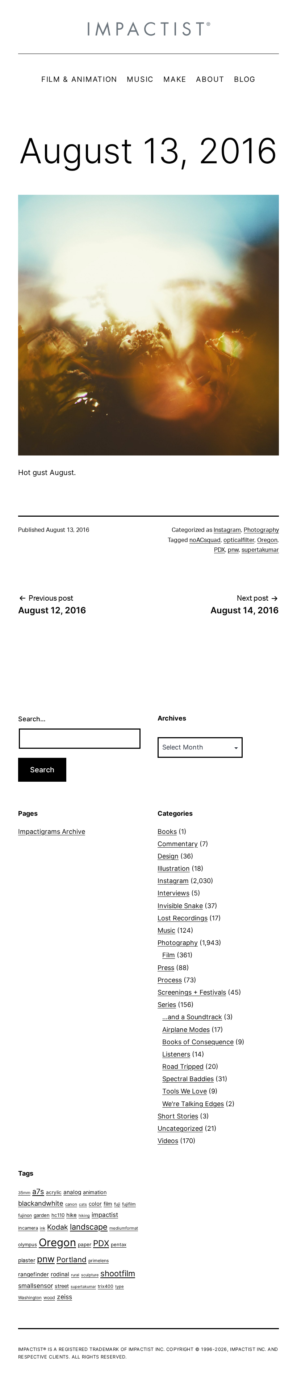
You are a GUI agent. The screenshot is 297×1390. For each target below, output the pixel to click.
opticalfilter (238, 540)
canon (71, 1204)
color (95, 1203)
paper (84, 1244)
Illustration (174, 868)
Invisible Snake (180, 906)
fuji (117, 1204)
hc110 (57, 1215)
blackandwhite (40, 1203)
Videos (168, 1141)
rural (75, 1275)
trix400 (105, 1286)
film (108, 1204)
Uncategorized (180, 1128)
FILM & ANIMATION (79, 79)
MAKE (175, 79)
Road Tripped (183, 1066)
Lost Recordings (183, 918)
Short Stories (178, 1116)
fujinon (25, 1215)
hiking (84, 1215)
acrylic (54, 1192)
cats (83, 1204)
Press (166, 967)
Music (166, 930)
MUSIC (140, 79)
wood (49, 1297)
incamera (28, 1228)
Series (167, 1004)
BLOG (245, 79)
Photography (261, 530)
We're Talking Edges (193, 1104)
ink (42, 1228)
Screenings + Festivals (192, 992)
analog (72, 1192)
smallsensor (35, 1285)
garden (42, 1215)
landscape (89, 1226)
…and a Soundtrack (192, 1017)
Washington (30, 1297)
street (62, 1286)
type (119, 1286)
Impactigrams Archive (51, 831)
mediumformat (123, 1228)
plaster (26, 1260)
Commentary (178, 844)
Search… (32, 719)
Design (168, 856)
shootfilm (117, 1273)
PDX (219, 550)
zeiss (64, 1297)
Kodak (57, 1227)
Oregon (267, 540)
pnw (233, 550)
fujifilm (129, 1204)
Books (167, 831)
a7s (38, 1191)
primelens (98, 1260)
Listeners (176, 1054)
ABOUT (210, 79)
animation (94, 1192)
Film (168, 955)
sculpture (90, 1274)
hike (71, 1215)
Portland (72, 1259)
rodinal (60, 1274)
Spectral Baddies (188, 1079)
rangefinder (33, 1274)
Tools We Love (184, 1091)
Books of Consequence (198, 1042)
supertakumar (260, 550)
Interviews (173, 893)
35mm (24, 1192)
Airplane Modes (186, 1029)
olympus (27, 1244)
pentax (118, 1244)
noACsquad (205, 540)
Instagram (227, 530)
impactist (105, 1214)
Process (170, 980)
